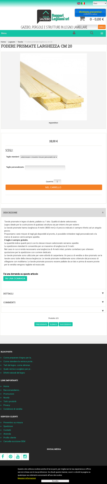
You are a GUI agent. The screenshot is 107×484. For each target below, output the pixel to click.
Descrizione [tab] (10, 212)
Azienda (7, 434)
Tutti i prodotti (9, 401)
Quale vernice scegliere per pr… (17, 369)
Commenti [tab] (9, 302)
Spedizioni (8, 426)
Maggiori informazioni (27, 478)
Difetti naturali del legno (14, 373)
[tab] (53, 310)
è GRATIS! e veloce (90, 12)
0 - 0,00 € (97, 19)
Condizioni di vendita (12, 409)
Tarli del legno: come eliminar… (17, 365)
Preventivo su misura (13, 422)
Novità (6, 397)
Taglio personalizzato (15, 167)
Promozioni (8, 394)
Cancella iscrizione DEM (14, 441)
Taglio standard (12, 157)
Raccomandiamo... (11, 390)
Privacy (6, 405)
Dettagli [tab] (8, 293)
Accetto (55, 481)
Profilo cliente (9, 437)
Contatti (7, 430)
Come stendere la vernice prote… (18, 361)
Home (6, 386)
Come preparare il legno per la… (17, 357)
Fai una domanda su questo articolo (20, 274)
